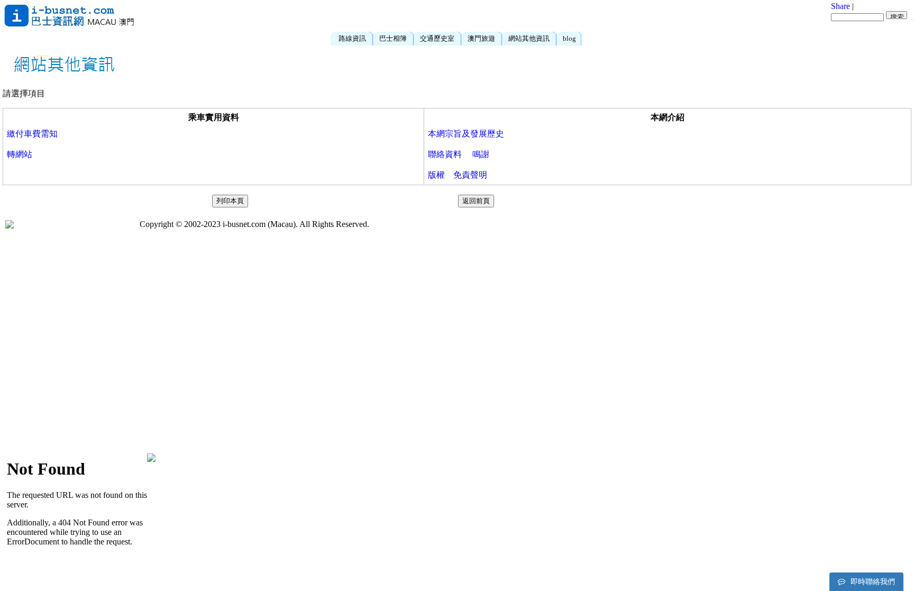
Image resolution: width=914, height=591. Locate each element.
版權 (436, 174)
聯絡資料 (445, 154)
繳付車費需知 (32, 133)
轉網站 (19, 154)
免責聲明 (470, 174)
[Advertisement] (428, 16)
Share (840, 6)
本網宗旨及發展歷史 (466, 133)
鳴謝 (480, 154)
